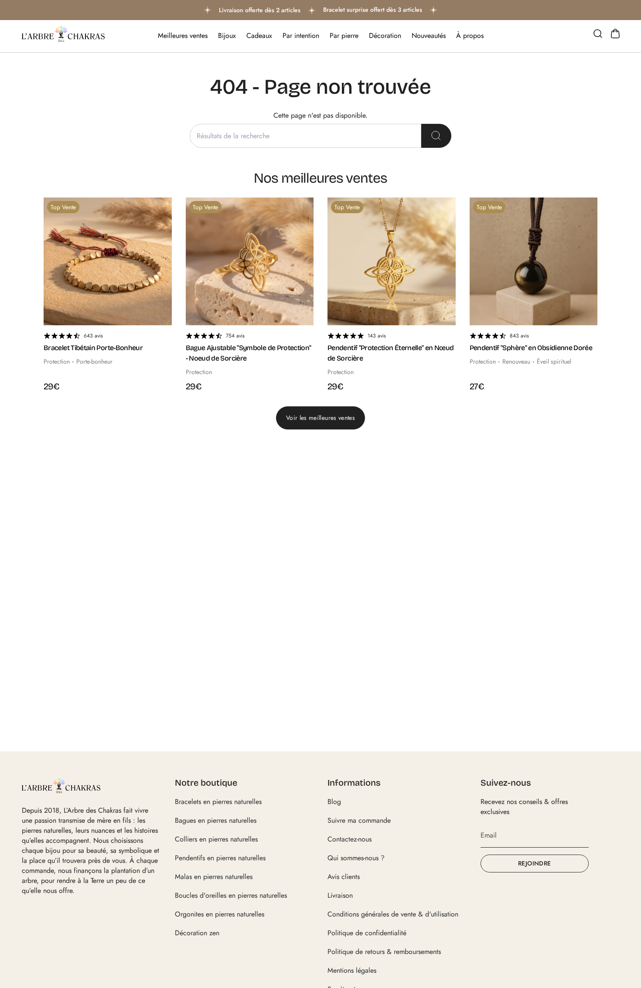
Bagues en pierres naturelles (215, 820)
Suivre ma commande (359, 820)
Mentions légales (351, 970)
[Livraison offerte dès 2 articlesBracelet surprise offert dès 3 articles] (320, 10)
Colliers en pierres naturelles (216, 839)
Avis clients (343, 877)
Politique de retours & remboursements (384, 952)
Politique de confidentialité (366, 933)
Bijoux (227, 36)
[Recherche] (436, 136)
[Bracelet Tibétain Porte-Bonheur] (108, 262)
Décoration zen (197, 933)
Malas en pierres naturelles (213, 877)
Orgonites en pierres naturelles (219, 914)
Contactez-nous (349, 839)
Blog (334, 802)
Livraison (340, 895)
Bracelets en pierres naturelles (218, 802)
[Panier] (615, 33)
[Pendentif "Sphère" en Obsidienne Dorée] (534, 262)
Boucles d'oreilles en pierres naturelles (231, 895)
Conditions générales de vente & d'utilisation (392, 914)
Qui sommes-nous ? (356, 858)
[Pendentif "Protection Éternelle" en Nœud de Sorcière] (391, 262)
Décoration (385, 36)
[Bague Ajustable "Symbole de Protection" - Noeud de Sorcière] (250, 262)
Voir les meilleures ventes (320, 417)
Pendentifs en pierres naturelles (220, 858)
